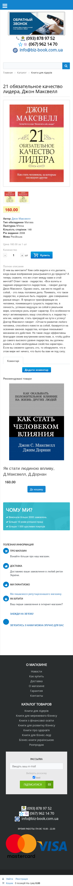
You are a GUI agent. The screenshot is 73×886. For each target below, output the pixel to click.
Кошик (9, 883)
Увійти (10, 878)
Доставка (36, 681)
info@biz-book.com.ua (41, 50)
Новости (36, 671)
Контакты (36, 695)
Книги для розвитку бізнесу (36, 725)
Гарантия (36, 691)
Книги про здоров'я (36, 730)
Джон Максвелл (21, 218)
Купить (45, 255)
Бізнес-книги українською (36, 740)
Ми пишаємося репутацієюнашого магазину (36, 594)
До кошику (36, 489)
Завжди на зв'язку (21, 613)
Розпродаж (36, 745)
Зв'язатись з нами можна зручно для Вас (37, 625)
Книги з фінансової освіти (36, 720)
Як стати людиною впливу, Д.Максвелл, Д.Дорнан (29, 471)
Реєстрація (22, 878)
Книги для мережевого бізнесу (36, 715)
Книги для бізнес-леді (36, 735)
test (38, 777)
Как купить (36, 676)
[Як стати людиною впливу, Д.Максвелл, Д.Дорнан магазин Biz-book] (36, 421)
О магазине (36, 686)
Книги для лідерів (36, 711)
